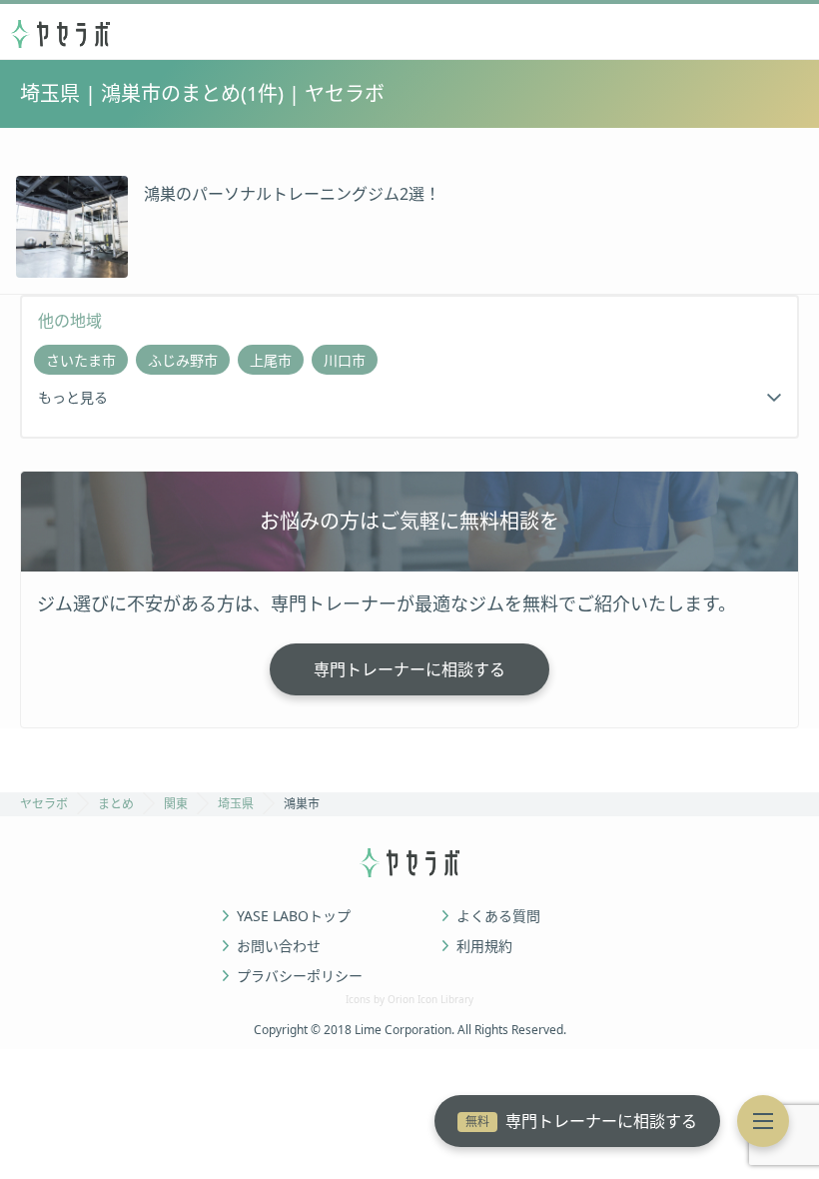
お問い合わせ (279, 946)
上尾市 (271, 360)
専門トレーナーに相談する (581, 1121)
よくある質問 (498, 916)
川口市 (345, 360)
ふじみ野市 (183, 360)
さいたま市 (81, 360)
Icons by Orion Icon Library (409, 999)
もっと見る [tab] (73, 397)
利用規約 (484, 946)
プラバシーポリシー (300, 976)
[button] (763, 1121)
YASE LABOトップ (294, 916)
